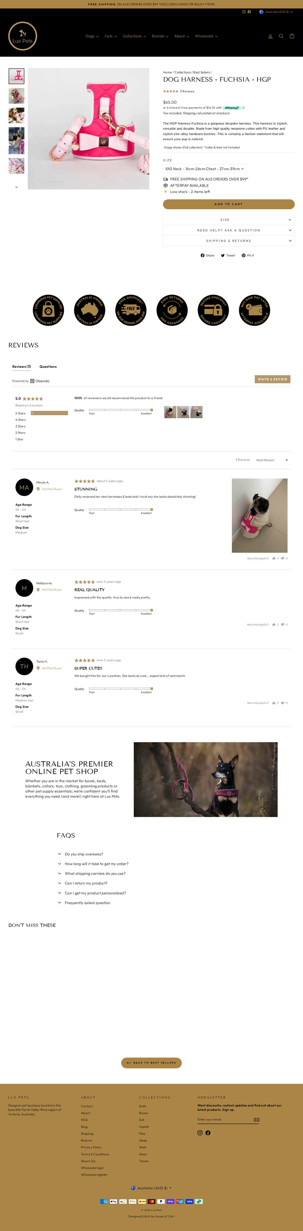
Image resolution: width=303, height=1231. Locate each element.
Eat (141, 1120)
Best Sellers (201, 72)
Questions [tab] (48, 366)
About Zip (88, 1161)
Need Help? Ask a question (229, 230)
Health (144, 1127)
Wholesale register (94, 1175)
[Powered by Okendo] (30, 381)
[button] (178, 94)
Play (142, 1134)
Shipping (189, 113)
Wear (143, 1154)
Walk (142, 1147)
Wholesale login (92, 1168)
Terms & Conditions (95, 1154)
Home (167, 72)
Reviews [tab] (21, 366)
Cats (109, 36)
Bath (142, 1106)
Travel (143, 1161)
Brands (158, 36)
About (180, 36)
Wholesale (204, 36)
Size (167, 160)
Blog (84, 1127)
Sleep (143, 1140)
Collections (133, 36)
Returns (86, 1140)
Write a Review (272, 379)
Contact (87, 1106)
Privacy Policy (91, 1147)
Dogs (90, 36)
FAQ (84, 1120)
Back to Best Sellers (154, 1062)
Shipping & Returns (229, 241)
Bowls (143, 1113)
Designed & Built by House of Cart (151, 1216)
